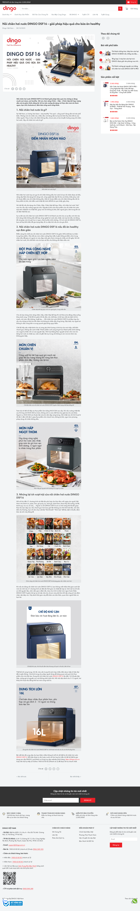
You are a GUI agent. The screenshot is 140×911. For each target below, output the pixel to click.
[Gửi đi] (120, 9)
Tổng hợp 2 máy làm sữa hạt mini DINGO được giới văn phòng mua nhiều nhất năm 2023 (126, 60)
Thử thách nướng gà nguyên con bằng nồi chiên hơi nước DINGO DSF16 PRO (125, 67)
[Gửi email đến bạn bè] (20, 88)
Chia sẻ (6, 89)
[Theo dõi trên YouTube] (108, 38)
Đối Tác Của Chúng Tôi (40, 14)
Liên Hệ (54, 835)
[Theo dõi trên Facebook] (103, 38)
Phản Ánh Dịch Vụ (58, 838)
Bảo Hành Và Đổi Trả (86, 841)
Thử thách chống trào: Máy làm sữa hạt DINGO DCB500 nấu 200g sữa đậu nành (125, 52)
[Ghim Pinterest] (24, 88)
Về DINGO (73, 14)
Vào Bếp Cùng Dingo (58, 14)
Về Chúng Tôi (56, 832)
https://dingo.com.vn (73, 759)
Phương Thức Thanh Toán (87, 835)
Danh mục (5, 14)
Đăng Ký (133, 2)
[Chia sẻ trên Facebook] (12, 88)
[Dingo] (9, 8)
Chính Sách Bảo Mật (86, 832)
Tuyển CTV (85, 14)
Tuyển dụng (105, 14)
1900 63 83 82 (16, 858)
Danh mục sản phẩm (22, 14)
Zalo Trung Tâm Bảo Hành (27, 866)
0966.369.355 (38, 849)
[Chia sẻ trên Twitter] (16, 88)
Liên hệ (95, 14)
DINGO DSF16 (58, 676)
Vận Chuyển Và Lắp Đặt (87, 838)
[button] (136, 8)
